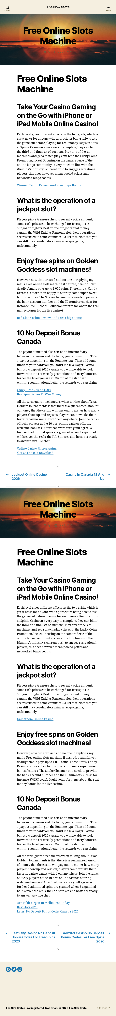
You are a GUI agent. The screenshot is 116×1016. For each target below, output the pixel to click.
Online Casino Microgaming (37, 449)
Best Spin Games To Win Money (39, 394)
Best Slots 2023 (27, 907)
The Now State (58, 7)
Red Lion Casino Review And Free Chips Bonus (49, 318)
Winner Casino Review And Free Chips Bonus (49, 185)
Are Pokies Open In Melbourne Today (43, 903)
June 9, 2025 (65, 52)
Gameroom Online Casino (35, 719)
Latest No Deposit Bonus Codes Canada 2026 (48, 911)
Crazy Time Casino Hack (34, 390)
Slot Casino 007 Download (35, 453)
